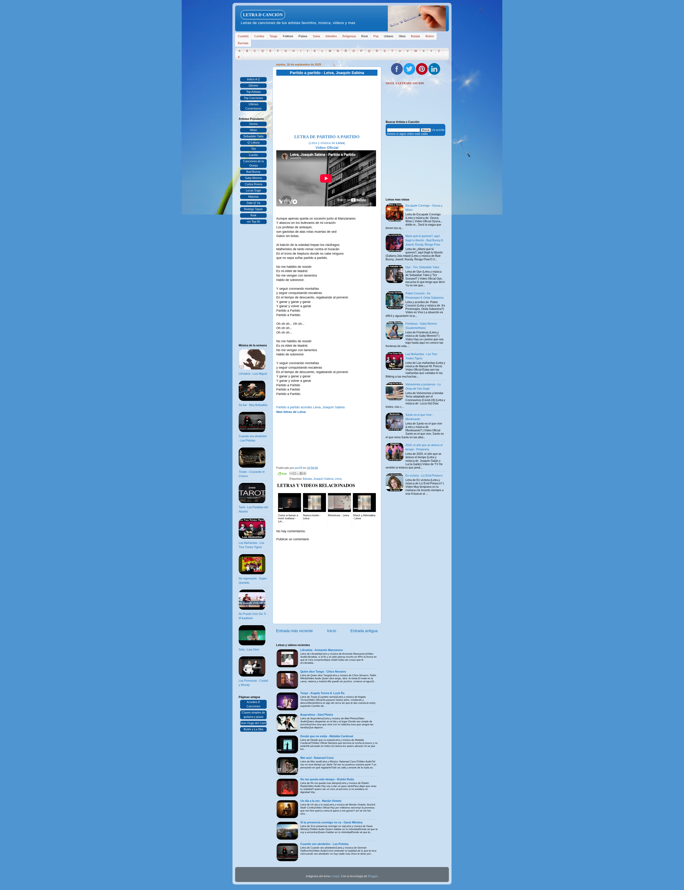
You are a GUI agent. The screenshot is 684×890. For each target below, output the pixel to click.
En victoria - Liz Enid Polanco (424, 475)
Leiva (338, 478)
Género (253, 85)
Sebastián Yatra (253, 136)
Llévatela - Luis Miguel (253, 373)
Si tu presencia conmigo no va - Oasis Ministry (331, 822)
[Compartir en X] (298, 473)
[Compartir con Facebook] (301, 473)
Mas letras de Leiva (291, 412)
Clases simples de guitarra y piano (253, 714)
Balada (415, 36)
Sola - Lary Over (249, 649)
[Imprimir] (282, 474)
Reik (253, 215)
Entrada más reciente (294, 631)
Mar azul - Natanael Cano (317, 757)
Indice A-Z (253, 79)
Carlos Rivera (253, 184)
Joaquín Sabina (323, 478)
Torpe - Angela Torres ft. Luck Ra (322, 693)
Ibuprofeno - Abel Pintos (316, 714)
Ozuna (253, 123)
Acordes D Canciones (253, 704)
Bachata (243, 43)
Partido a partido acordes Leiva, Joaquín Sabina (310, 407)
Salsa (316, 36)
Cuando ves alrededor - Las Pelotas (324, 843)
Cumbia (259, 36)
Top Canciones (253, 98)
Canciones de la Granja (253, 163)
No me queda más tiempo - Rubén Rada (327, 779)
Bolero (430, 36)
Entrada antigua (364, 631)
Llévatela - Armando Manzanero (321, 650)
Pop (376, 36)
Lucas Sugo (253, 190)
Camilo (253, 155)
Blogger (373, 876)
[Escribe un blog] (294, 473)
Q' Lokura (253, 142)
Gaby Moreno (253, 177)
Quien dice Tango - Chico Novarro (323, 671)
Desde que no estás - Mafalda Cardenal (326, 736)
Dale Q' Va (253, 202)
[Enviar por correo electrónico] (291, 473)
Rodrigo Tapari (253, 209)
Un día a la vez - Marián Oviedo (320, 800)
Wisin (253, 130)
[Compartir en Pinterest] (304, 473)
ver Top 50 (253, 221)
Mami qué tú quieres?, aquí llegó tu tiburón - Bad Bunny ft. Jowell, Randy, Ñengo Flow (424, 240)
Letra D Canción (263, 14)
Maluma (253, 196)
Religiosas (349, 36)
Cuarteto (243, 36)
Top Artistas (253, 91)
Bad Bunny (253, 171)
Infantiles (331, 36)
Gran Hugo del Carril (253, 723)
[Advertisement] (326, 105)
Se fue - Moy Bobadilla (253, 405)
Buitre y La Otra (253, 729)
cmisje (335, 876)
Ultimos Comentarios (253, 106)
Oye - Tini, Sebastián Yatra (422, 267)
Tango (273, 36)
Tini (253, 148)
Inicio (331, 631)
